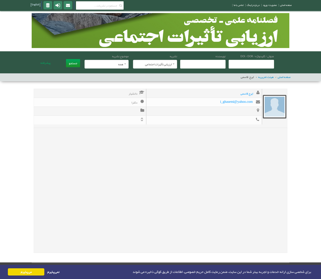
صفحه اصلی (284, 77)
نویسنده (221, 56)
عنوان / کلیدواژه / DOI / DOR (257, 56)
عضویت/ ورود (270, 5)
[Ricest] (47, 5)
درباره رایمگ (253, 5)
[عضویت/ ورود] (58, 5)
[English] (35, 4)
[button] (131, 272)
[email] (68, 5)
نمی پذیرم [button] (53, 272)
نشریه (173, 56)
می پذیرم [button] (26, 272)
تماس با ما (239, 5)
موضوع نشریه (120, 56)
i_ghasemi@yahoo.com (236, 101)
